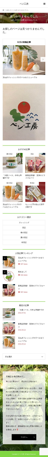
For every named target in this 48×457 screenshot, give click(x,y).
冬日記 (24, 242)
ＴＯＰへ (24, 437)
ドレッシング (24, 223)
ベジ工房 (24, 3)
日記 (24, 228)
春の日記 (24, 232)
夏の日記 (24, 237)
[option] (24, 62)
